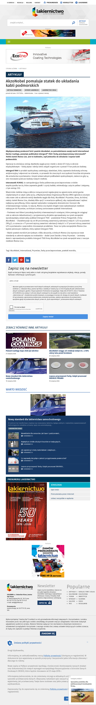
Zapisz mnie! (48, 317)
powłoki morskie (69, 250)
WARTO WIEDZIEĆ (16, 389)
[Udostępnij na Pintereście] (21, 260)
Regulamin (83, 603)
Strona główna (11, 68)
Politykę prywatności (52, 656)
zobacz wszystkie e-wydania (62, 498)
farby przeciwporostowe (51, 250)
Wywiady (72, 599)
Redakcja (20, 3)
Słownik (82, 599)
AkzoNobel (14, 250)
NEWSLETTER (68, 3)
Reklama (29, 3)
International (25, 250)
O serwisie (10, 3)
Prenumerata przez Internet (62, 494)
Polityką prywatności (59, 689)
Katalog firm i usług (87, 592)
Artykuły (72, 592)
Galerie (72, 601)
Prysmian (36, 250)
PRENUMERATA (52, 3)
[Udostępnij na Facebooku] (8, 260)
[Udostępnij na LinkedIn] (27, 260)
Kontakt (37, 3)
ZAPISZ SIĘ (43, 603)
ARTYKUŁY (22, 68)
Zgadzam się (48, 634)
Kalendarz (73, 594)
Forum (71, 596)
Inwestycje (83, 596)
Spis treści (55, 490)
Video (81, 601)
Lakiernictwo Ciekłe (49, 90)
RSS (70, 603)
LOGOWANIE (82, 3)
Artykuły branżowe (14, 90)
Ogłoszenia (83, 594)
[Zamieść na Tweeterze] (15, 260)
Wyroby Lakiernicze (32, 90)
